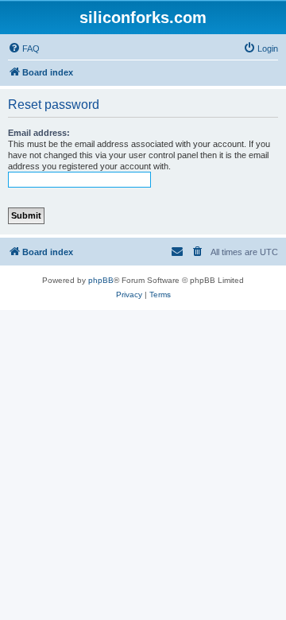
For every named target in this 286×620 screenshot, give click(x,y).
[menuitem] (24, 48)
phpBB (101, 280)
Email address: (39, 133)
